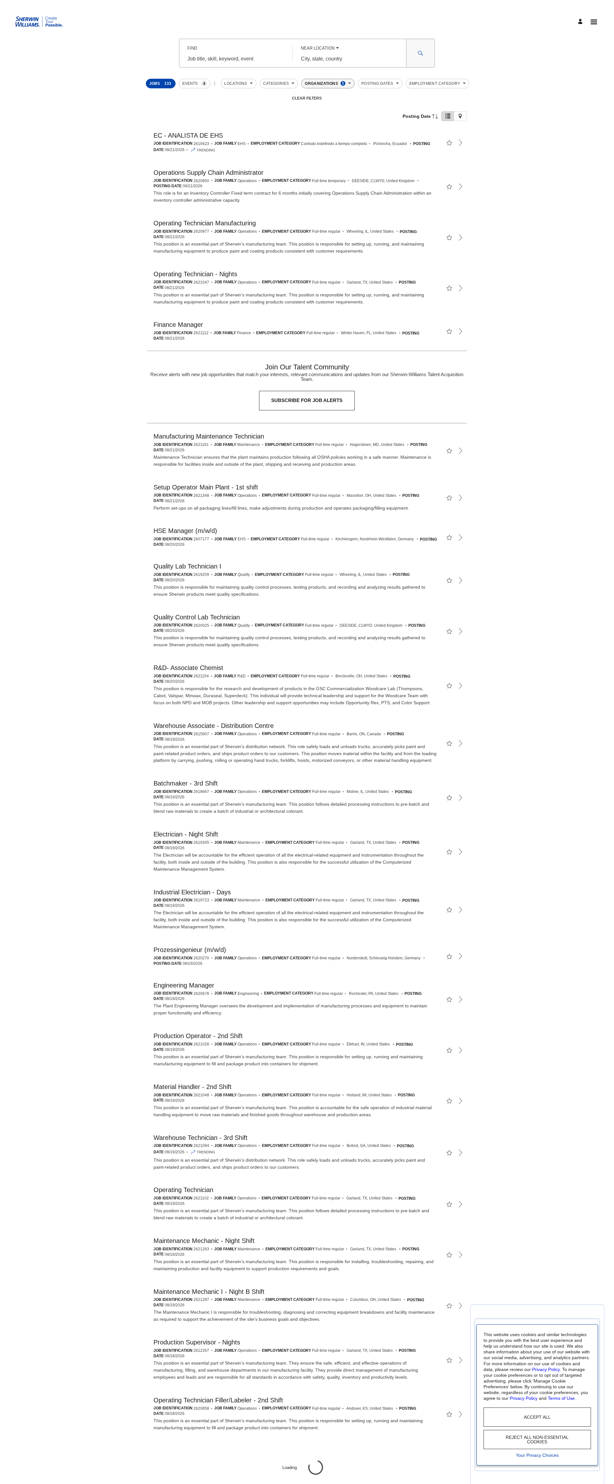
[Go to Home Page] (39, 21)
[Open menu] (594, 22)
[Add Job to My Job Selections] (449, 142)
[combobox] (235, 59)
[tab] (447, 116)
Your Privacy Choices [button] (537, 1455)
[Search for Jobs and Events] (420, 53)
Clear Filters (307, 98)
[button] (161, 83)
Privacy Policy (546, 1369)
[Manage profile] (581, 22)
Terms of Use (561, 1398)
